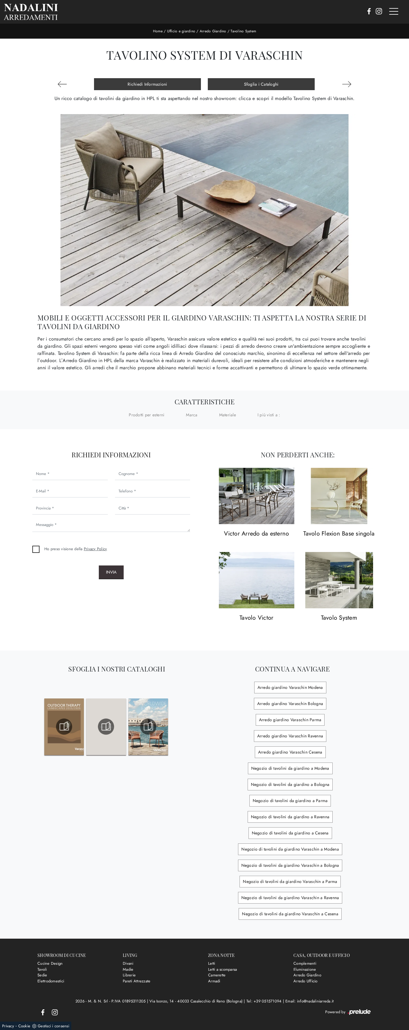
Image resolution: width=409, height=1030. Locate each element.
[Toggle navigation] (393, 11)
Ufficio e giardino (181, 31)
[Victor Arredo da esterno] (256, 496)
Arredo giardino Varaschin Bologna (290, 704)
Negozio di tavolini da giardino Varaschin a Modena (290, 849)
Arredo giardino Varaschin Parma (290, 720)
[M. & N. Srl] (31, 12)
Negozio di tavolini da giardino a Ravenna (290, 817)
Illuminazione (304, 969)
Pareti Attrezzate (136, 981)
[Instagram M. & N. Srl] (377, 11)
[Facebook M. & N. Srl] (367, 11)
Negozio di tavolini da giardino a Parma (290, 801)
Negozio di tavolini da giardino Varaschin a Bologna (290, 865)
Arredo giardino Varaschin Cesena (290, 752)
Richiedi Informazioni (147, 84)
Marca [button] (191, 415)
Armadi (214, 981)
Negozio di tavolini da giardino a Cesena (290, 833)
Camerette (216, 975)
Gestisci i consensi (53, 1026)
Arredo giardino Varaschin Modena (290, 687)
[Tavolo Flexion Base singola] (339, 496)
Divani (128, 963)
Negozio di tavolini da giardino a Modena (290, 768)
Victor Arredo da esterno (256, 534)
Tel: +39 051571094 (264, 1001)
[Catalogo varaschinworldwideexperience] (148, 727)
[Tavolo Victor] (256, 580)
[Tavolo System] (339, 580)
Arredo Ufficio (305, 981)
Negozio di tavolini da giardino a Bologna (290, 784)
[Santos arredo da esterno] (62, 84)
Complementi (304, 963)
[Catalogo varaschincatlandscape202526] (64, 727)
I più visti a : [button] (268, 415)
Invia (111, 572)
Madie (128, 969)
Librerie (129, 975)
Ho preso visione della (75, 549)
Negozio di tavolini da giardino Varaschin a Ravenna (290, 898)
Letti (211, 963)
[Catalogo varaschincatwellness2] (106, 727)
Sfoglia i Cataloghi (261, 84)
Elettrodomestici (50, 981)
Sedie (42, 975)
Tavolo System (339, 618)
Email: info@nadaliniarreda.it (309, 1001)
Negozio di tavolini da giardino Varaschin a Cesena (290, 914)
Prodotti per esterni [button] (146, 415)
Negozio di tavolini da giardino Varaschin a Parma (290, 881)
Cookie (24, 1026)
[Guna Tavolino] (347, 84)
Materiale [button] (227, 415)
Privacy (8, 1026)
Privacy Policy (95, 549)
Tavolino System (243, 31)
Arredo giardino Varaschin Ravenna (290, 736)
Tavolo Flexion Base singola (339, 534)
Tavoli (42, 969)
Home (158, 31)
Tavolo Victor (256, 618)
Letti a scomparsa (222, 969)
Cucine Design (50, 963)
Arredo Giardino (213, 31)
